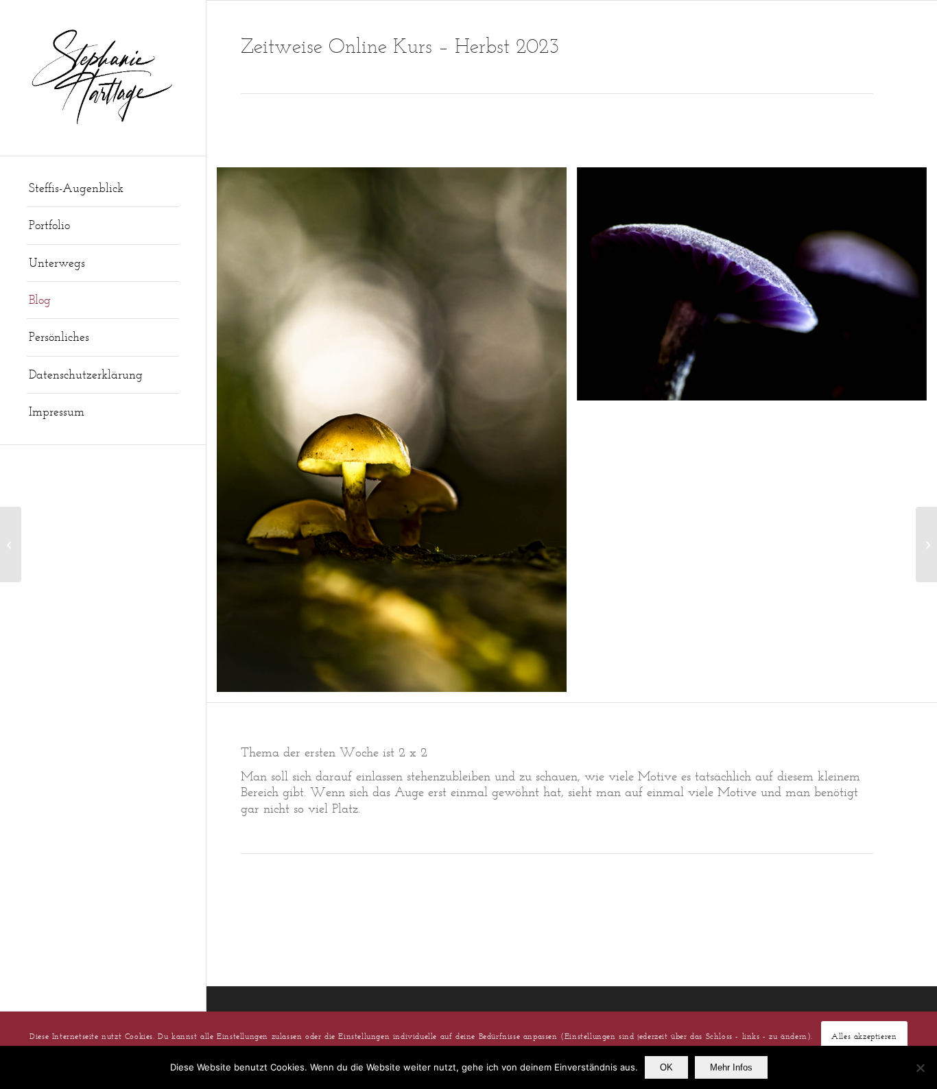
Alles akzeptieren (864, 1035)
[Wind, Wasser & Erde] (926, 544)
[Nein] (920, 1068)
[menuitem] (103, 188)
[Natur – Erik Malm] (10, 544)
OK (666, 1067)
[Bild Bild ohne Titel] (397, 434)
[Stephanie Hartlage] (102, 77)
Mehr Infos (731, 1067)
